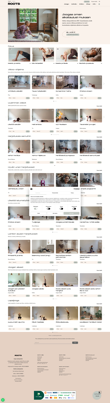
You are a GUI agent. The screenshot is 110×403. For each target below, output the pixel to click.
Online (81, 4)
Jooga (66, 4)
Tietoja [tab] (72, 192)
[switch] (48, 209)
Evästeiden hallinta (18, 381)
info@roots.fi (10, 366)
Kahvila (74, 4)
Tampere (13, 1)
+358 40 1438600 (19, 373)
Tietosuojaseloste (18, 378)
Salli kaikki (71, 213)
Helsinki (9, 1)
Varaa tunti (87, 1)
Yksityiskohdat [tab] (55, 192)
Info (94, 4)
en (99, 1)
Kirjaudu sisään (94, 1)
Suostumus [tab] (38, 192)
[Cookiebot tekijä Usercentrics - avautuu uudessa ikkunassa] (74, 189)
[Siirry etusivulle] (14, 4)
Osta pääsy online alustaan (72, 34)
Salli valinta (55, 213)
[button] (3, 400)
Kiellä (38, 213)
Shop (88, 4)
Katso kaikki (99, 106)
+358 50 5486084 (25, 366)
